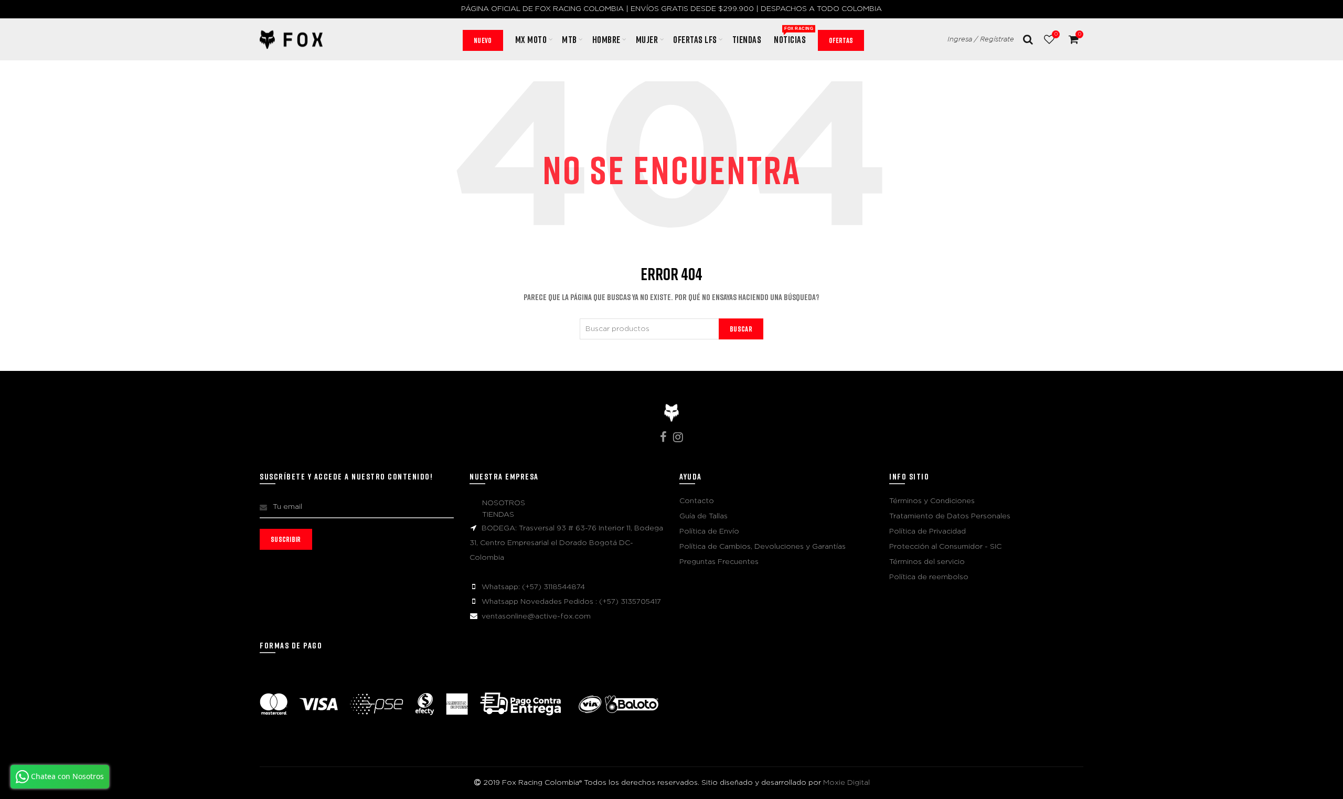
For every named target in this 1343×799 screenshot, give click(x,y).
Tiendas (747, 39)
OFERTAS (841, 40)
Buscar (741, 328)
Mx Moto (531, 39)
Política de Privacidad (927, 531)
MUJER (647, 39)
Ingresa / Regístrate (980, 39)
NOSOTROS (503, 503)
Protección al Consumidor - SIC (945, 546)
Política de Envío (709, 531)
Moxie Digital (846, 782)
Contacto (696, 501)
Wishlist (1055, 34)
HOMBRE (606, 39)
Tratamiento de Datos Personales (949, 516)
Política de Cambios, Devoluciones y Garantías (762, 546)
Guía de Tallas (703, 516)
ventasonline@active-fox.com (536, 616)
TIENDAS (498, 514)
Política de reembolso (928, 577)
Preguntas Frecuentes (719, 562)
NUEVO (483, 40)
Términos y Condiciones (932, 501)
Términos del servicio (927, 562)
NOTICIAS (793, 35)
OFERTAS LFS (695, 39)
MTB (569, 39)
